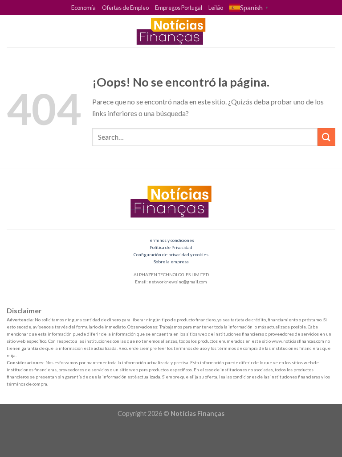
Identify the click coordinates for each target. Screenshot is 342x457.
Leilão (215, 7)
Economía (83, 7)
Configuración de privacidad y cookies (171, 254)
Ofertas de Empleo (125, 7)
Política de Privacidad (171, 247)
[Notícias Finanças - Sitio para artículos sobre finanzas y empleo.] (171, 31)
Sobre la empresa (171, 261)
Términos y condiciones (171, 240)
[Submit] (326, 136)
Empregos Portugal (178, 7)
